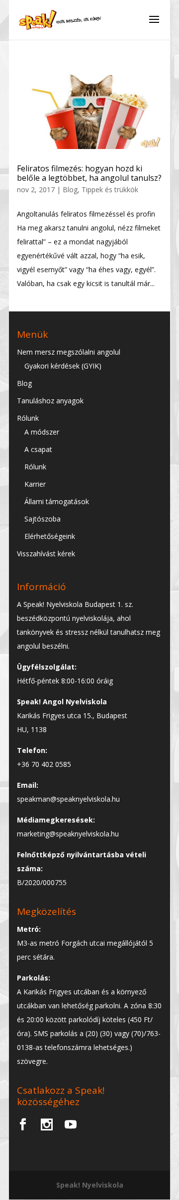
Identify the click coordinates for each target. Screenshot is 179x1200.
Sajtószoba (42, 519)
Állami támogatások (56, 501)
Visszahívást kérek (46, 553)
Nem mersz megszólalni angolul (68, 352)
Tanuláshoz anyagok (50, 400)
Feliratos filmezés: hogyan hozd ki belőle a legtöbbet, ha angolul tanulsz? (89, 173)
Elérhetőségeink (49, 536)
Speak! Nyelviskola (89, 1185)
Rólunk (28, 418)
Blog (70, 189)
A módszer (41, 432)
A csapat (38, 449)
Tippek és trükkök (110, 189)
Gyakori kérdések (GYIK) (62, 366)
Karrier (35, 484)
